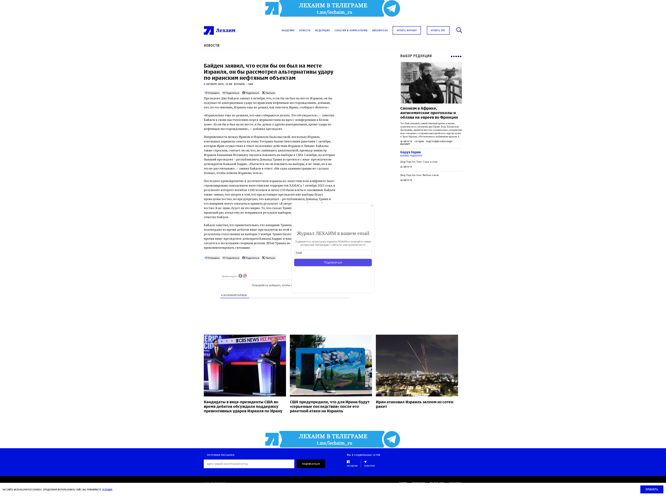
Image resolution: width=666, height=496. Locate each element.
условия (107, 489)
